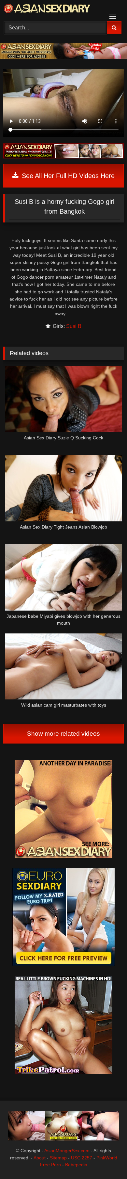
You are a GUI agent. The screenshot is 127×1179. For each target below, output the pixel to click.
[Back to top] (107, 1159)
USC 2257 (81, 1157)
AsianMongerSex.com (67, 1150)
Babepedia (76, 1164)
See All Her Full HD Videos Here (67, 175)
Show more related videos (63, 733)
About (40, 1157)
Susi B (73, 326)
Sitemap (58, 1157)
